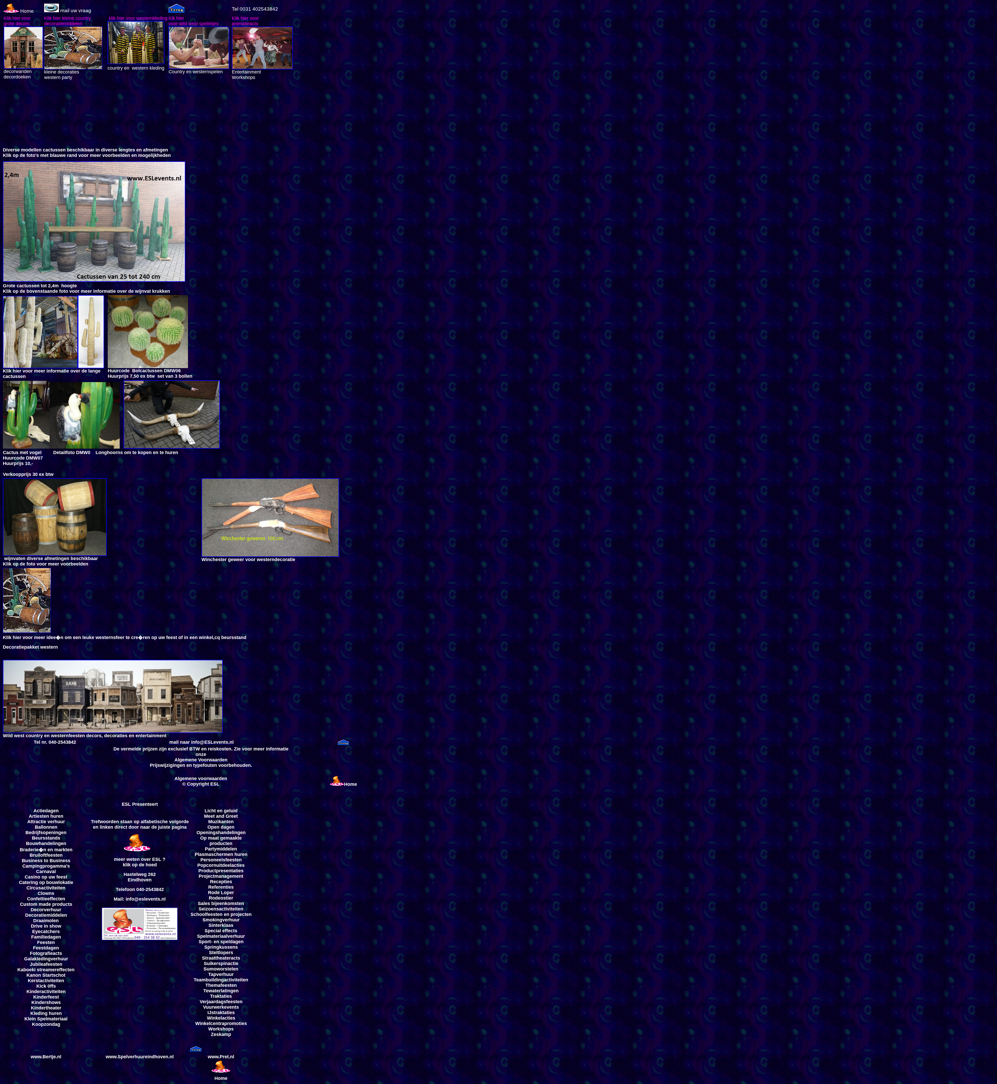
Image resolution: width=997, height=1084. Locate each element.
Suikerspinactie (221, 963)
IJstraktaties (221, 1012)
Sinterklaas (220, 925)
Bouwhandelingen (46, 843)
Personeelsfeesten (221, 859)
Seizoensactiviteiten (221, 909)
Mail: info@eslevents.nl (140, 899)
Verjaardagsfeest (218, 1001)
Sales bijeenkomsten (221, 903)
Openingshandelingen (221, 832)
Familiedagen (46, 937)
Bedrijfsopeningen (45, 832)
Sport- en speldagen (221, 941)
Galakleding (37, 958)
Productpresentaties (221, 870)
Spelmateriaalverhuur (221, 936)
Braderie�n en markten (46, 849)
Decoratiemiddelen (46, 915)
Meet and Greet (221, 816)
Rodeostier (221, 898)
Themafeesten (221, 985)
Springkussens (221, 947)
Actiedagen (46, 810)
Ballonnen (46, 827)
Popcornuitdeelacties (221, 865)
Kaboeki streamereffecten (46, 969)
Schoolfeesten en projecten (221, 914)
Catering (28, 882)
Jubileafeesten (46, 964)
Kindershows (46, 1002)
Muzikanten (221, 821)
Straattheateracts (221, 958)
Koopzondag (46, 1024)
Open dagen (220, 827)
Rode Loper (221, 892)
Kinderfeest (46, 997)
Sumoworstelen (221, 969)
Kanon (33, 975)
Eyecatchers (46, 931)
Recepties (221, 881)
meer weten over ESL (137, 859)
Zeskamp (221, 1034)
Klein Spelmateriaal (46, 1018)
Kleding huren (46, 1013)
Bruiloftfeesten (46, 855)
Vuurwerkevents (221, 1007)
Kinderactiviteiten (46, 991)
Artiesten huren (46, 816)
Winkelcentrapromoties (221, 1023)
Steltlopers (221, 952)
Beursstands (46, 838)
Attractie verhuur (46, 821)
